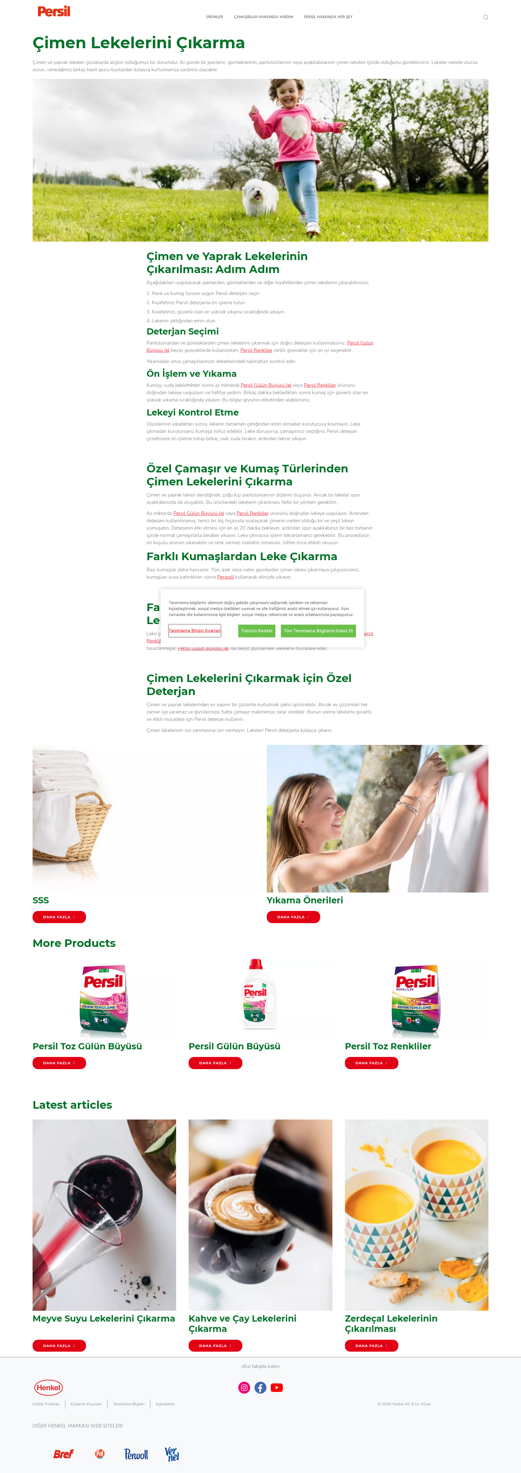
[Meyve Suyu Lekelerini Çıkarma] (104, 1238)
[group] (260, 1024)
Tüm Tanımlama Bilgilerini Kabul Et (318, 631)
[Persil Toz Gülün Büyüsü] (104, 1016)
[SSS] (143, 837)
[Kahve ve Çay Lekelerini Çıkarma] (260, 1238)
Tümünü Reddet (257, 631)
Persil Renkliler (256, 350)
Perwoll (225, 577)
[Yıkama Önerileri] (377, 837)
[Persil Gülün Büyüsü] (260, 1016)
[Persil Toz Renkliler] (416, 1016)
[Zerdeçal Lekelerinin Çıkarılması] (416, 1238)
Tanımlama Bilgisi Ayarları (195, 630)
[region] (262, 618)
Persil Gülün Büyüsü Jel (266, 385)
